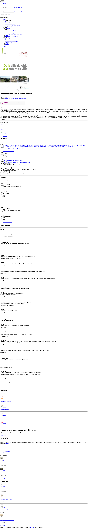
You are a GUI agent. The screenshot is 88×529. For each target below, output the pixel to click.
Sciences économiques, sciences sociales (22, 162)
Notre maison (8, 21)
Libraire (6, 35)
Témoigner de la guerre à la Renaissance (7, 520)
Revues (6, 43)
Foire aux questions (7, 449)
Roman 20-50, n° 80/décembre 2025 (6, 499)
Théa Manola (8, 146)
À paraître (7, 40)
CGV (4, 450)
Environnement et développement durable (31, 157)
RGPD (4, 452)
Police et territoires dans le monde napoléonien (8, 462)
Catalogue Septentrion (7, 157)
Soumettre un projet (12, 33)
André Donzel (43, 145)
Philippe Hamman (14, 98)
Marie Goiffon (55, 145)
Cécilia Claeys (28, 145)
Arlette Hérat (61, 145)
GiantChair (32, 527)
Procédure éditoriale (12, 30)
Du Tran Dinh (58, 146)
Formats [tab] (4, 135)
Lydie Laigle (73, 145)
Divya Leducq (79, 145)
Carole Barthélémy (6, 145)
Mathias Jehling (67, 145)
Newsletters (3, 435)
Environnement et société (8, 151)
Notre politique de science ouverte (12, 25)
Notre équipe (8, 22)
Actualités (7, 44)
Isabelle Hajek (7, 98)
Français (2, 1)
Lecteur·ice (7, 28)
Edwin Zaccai (70, 146)
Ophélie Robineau (33, 146)
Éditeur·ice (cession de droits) (11, 36)
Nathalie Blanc (14, 145)
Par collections (8, 42)
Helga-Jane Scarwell (42, 146)
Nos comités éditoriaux (10, 24)
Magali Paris (27, 146)
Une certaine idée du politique (5, 489)
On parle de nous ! (9, 26)
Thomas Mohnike (20, 146)
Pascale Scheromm (51, 146)
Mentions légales (6, 451)
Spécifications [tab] (6, 133)
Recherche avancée (18, 7)
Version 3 (10, 198)
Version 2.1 (5, 198)
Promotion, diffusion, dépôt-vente (15, 34)
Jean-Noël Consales (35, 145)
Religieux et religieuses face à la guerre (6, 473)
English (4, 3)
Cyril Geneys (49, 145)
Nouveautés (7, 38)
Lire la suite (2, 119)
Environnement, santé (17, 157)
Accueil (4, 19)
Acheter (2, 124)
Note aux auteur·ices (12, 32)
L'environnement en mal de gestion (6, 401)
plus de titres (3, 478)
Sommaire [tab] (5, 136)
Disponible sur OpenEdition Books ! (16, 102)
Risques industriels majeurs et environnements (8, 417)
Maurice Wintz (64, 146)
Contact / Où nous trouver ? (8, 447)
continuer (7, 443)
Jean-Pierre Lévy (22, 98)
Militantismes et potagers (4, 409)
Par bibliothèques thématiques (11, 41)
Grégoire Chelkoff (21, 145)
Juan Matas (13, 146)
